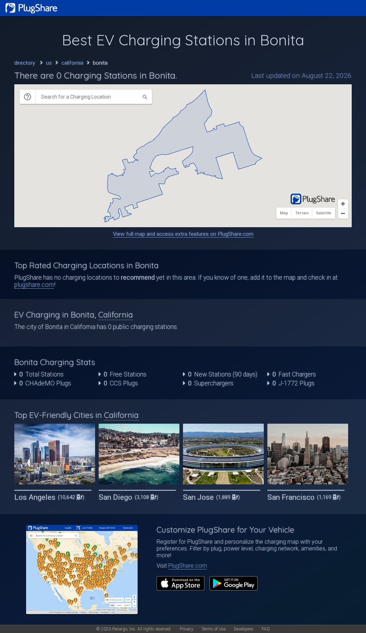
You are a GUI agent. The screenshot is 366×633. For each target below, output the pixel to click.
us (49, 63)
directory (24, 63)
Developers (243, 629)
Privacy (186, 629)
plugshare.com (34, 284)
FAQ (266, 629)
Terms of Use (214, 629)
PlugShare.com (187, 565)
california (72, 63)
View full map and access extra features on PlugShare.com (183, 234)
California (115, 315)
